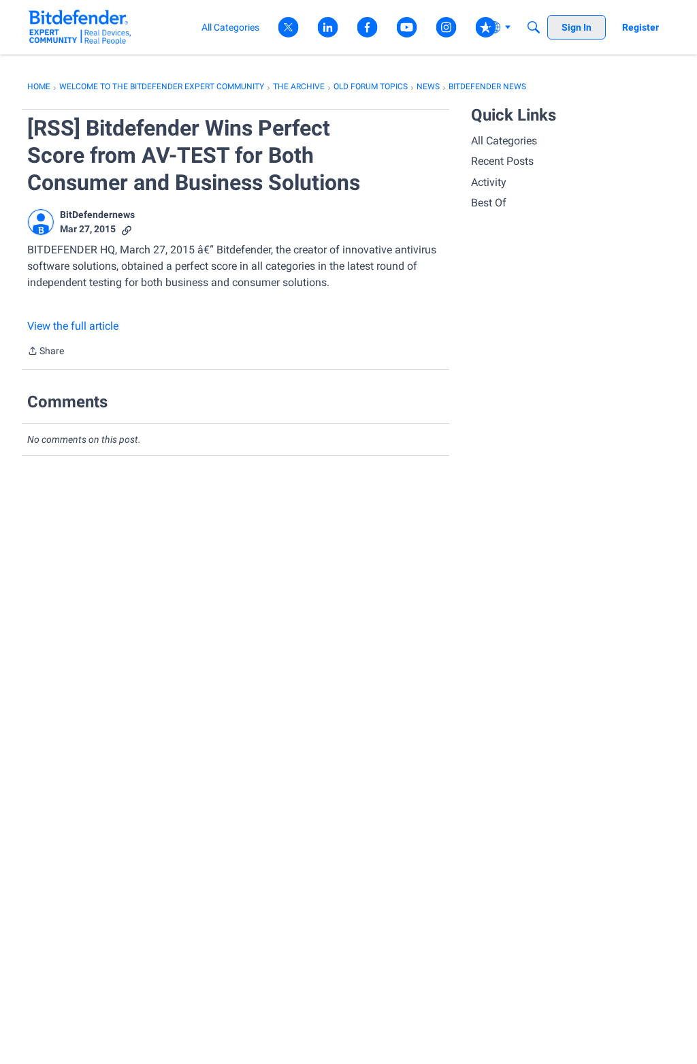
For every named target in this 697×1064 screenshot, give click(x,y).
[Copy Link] (126, 229)
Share (45, 352)
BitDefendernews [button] (97, 214)
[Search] (533, 27)
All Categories (504, 140)
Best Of (488, 202)
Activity (488, 182)
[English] (80, 27)
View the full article (72, 325)
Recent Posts (502, 161)
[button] (40, 222)
